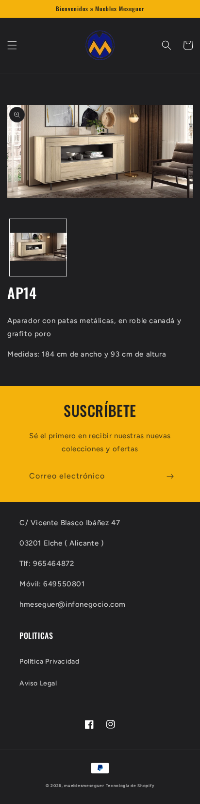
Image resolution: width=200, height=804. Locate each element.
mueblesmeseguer (84, 785)
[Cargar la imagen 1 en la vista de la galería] (38, 247)
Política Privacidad (49, 661)
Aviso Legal (38, 683)
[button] (12, 45)
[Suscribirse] (170, 476)
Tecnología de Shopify (130, 785)
